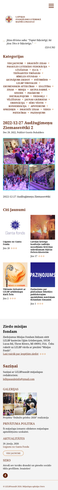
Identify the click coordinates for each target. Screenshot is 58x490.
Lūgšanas (21, 69)
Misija (22, 89)
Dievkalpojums (19, 96)
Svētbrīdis (41, 79)
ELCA (35, 69)
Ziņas (10, 89)
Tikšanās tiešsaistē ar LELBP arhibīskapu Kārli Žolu (14, 292)
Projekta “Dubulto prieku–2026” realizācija (26, 417)
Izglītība (45, 86)
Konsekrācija (17, 106)
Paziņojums (37, 112)
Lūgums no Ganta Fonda (12, 243)
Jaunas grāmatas (36, 99)
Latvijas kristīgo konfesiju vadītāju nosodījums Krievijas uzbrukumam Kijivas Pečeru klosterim (41, 247)
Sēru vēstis (36, 102)
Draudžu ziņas (37, 63)
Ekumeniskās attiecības (19, 86)
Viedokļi (39, 96)
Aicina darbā (38, 89)
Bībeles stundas (27, 76)
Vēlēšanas (14, 99)
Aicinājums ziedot (18, 79)
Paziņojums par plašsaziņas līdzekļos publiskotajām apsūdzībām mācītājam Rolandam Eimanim (42, 294)
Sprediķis (9, 109)
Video (47, 109)
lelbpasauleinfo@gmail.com (19, 379)
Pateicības (19, 112)
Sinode (18, 92)
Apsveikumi (38, 106)
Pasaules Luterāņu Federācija (27, 66)
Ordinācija (17, 102)
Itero (42, 486)
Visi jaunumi (15, 63)
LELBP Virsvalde (26, 83)
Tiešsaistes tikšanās (26, 73)
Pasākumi (34, 92)
